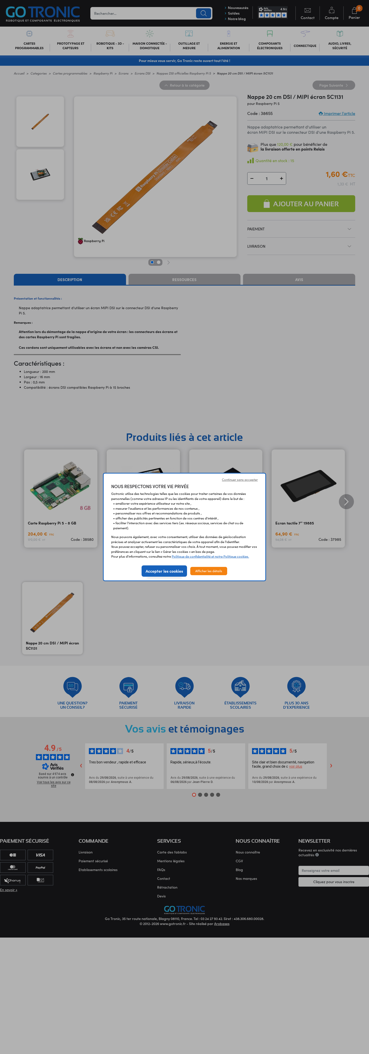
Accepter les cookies (164, 571)
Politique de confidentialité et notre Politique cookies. (210, 556)
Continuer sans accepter (240, 479)
